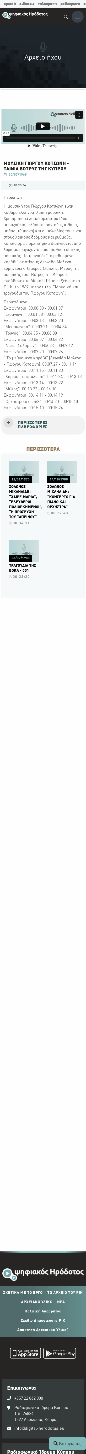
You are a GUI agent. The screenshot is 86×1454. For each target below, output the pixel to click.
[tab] (43, 425)
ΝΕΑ (61, 1302)
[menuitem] (66, 17)
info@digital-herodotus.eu (39, 1429)
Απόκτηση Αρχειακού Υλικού (43, 1330)
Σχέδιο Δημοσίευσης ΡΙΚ (43, 1320)
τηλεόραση (47, 4)
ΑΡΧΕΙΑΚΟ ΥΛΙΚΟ (36, 1302)
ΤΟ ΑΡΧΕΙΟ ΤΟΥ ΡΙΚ (65, 1293)
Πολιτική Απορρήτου (43, 1311)
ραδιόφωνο (70, 4)
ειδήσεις (26, 4)
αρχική (10, 4)
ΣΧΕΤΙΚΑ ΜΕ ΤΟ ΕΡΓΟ (23, 1293)
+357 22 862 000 (28, 1399)
